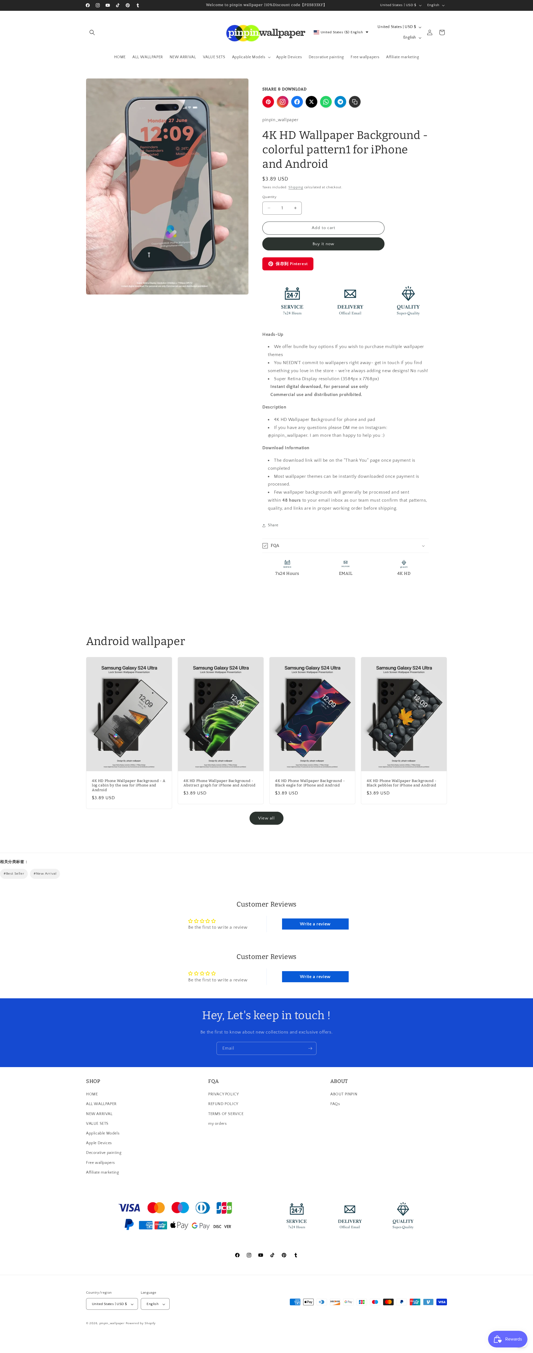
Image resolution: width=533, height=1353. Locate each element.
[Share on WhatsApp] (326, 102)
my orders (217, 1123)
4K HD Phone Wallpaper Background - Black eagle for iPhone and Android (310, 783)
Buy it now (323, 244)
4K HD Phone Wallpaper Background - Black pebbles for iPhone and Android (401, 783)
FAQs (335, 1104)
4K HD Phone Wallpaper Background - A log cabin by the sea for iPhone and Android (128, 785)
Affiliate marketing (102, 1172)
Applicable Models (102, 1133)
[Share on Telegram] (340, 102)
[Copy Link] (355, 102)
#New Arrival (45, 873)
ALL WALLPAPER (101, 1104)
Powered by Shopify (141, 1323)
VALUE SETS (97, 1123)
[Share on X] (311, 102)
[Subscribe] (310, 1048)
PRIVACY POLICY (223, 1094)
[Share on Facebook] (297, 102)
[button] (92, 32)
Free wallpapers (100, 1163)
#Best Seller (14, 873)
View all (266, 818)
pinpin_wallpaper (112, 1323)
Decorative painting (103, 1153)
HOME (92, 1094)
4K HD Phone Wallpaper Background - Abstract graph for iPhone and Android (219, 783)
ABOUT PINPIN (343, 1094)
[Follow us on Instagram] (282, 102)
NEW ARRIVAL (99, 1114)
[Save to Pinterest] (268, 102)
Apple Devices (99, 1143)
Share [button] (273, 525)
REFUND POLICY (223, 1104)
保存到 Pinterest (292, 264)
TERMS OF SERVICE (226, 1114)
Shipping (295, 187)
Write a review (315, 924)
